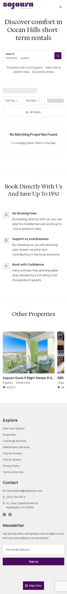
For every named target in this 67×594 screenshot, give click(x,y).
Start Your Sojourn (14, 428)
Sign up (33, 561)
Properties (9, 434)
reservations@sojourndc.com (24, 490)
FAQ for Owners (12, 453)
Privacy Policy (11, 466)
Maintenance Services (16, 447)
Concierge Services (14, 441)
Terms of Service (13, 472)
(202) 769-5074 (16, 497)
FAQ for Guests (12, 459)
